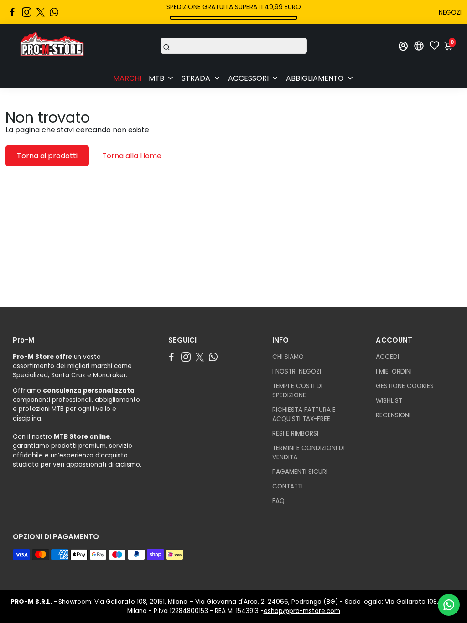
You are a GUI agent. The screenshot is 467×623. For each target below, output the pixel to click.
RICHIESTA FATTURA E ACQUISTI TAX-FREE (304, 414)
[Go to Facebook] (12, 12)
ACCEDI (387, 357)
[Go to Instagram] (26, 12)
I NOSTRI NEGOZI (296, 371)
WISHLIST (389, 400)
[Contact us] (449, 605)
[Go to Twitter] (40, 12)
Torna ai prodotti (47, 156)
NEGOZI (450, 12)
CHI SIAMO (288, 357)
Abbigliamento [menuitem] (315, 78)
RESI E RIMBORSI (295, 433)
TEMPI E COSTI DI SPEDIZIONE (297, 391)
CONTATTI (287, 486)
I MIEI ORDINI (394, 371)
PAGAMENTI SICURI (299, 471)
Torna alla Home (131, 156)
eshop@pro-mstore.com (302, 611)
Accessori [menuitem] (248, 78)
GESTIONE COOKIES (405, 386)
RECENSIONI (393, 415)
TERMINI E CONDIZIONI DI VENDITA (308, 453)
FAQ (278, 501)
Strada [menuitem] (196, 78)
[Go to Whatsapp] (54, 12)
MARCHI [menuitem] (127, 78)
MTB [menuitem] (156, 78)
